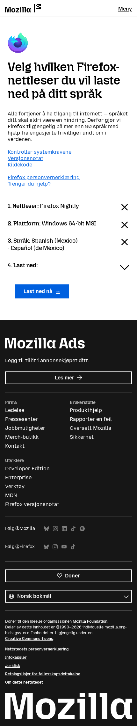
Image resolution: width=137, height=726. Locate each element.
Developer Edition (27, 469)
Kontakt (15, 446)
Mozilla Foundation (90, 621)
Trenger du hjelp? (29, 184)
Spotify (82, 529)
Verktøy (15, 486)
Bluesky (46, 529)
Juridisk (12, 666)
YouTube (64, 547)
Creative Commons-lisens (29, 638)
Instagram (55, 529)
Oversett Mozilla (90, 428)
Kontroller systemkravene (39, 152)
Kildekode (20, 165)
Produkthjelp (86, 410)
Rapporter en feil (91, 419)
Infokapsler (16, 657)
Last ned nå (39, 291)
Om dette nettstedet (24, 682)
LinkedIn (64, 529)
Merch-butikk (22, 437)
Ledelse (14, 410)
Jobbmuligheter (25, 428)
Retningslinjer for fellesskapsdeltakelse (42, 674)
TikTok (73, 529)
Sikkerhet (82, 437)
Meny (125, 9)
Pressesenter (21, 419)
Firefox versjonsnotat (32, 504)
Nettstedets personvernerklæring (36, 649)
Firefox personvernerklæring (44, 177)
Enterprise (18, 477)
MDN (11, 495)
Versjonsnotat (25, 158)
